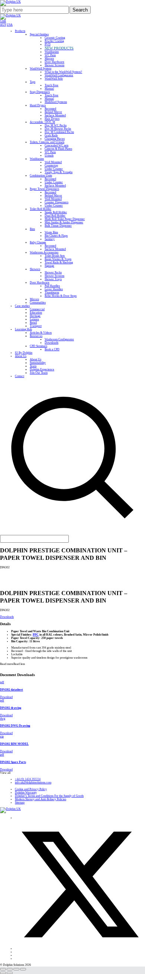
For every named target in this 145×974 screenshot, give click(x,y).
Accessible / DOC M (42, 122)
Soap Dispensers (40, 92)
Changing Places (55, 138)
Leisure (34, 319)
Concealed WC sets (56, 145)
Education (36, 312)
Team (33, 366)
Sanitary (50, 239)
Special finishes (39, 34)
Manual (49, 88)
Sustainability (38, 362)
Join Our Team (39, 372)
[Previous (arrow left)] (3, 973)
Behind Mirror (53, 112)
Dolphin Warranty (26, 792)
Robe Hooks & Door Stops (61, 296)
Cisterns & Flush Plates (58, 148)
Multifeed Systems (56, 102)
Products (20, 31)
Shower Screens (54, 65)
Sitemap (20, 802)
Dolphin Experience (42, 369)
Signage (49, 265)
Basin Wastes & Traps (58, 259)
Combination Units (41, 175)
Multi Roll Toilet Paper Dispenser (65, 219)
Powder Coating (54, 41)
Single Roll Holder (56, 212)
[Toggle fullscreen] (10, 969)
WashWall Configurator (59, 75)
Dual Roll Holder (55, 215)
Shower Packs (53, 272)
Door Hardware (54, 62)
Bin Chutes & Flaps (56, 235)
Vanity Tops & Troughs (58, 172)
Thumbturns (52, 292)
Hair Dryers (52, 118)
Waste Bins (51, 232)
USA (10, 24)
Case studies (22, 306)
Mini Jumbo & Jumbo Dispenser (64, 222)
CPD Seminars (38, 346)
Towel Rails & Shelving (59, 262)
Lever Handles (54, 289)
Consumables (38, 302)
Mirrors (49, 58)
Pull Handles (52, 286)
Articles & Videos (41, 332)
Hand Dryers (38, 105)
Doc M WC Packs (56, 125)
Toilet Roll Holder (40, 209)
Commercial (37, 309)
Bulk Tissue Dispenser (58, 225)
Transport (36, 326)
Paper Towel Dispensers (44, 189)
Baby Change (38, 242)
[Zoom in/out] (3, 969)
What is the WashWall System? (63, 72)
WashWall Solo (54, 78)
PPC (36, 634)
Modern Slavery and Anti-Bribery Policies (40, 799)
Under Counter (54, 169)
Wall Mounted (53, 162)
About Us (20, 356)
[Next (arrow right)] (10, 973)
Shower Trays (53, 279)
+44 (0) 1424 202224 (28, 779)
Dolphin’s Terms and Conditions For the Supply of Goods (49, 796)
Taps (32, 82)
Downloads (51, 342)
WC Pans (50, 55)
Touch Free (51, 85)
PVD (48, 44)
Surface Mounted (55, 115)
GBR (3, 21)
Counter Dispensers (56, 202)
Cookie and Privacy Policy (31, 789)
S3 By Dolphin (23, 352)
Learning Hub (23, 329)
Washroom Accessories (44, 252)
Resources (36, 336)
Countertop (51, 165)
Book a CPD (52, 349)
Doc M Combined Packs (59, 132)
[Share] (16, 969)
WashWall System (40, 68)
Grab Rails (51, 135)
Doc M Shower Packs (58, 128)
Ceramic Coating (55, 37)
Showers (35, 269)
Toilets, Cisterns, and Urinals (47, 142)
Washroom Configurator (59, 339)
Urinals (49, 155)
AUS (3, 24)
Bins (32, 229)
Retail (33, 322)
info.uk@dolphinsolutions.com (33, 782)
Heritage (35, 316)
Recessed (50, 108)
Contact (19, 376)
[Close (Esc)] (23, 969)
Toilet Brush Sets (55, 255)
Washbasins (52, 51)
